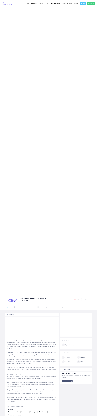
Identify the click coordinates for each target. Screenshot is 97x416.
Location (41, 3)
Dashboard (34, 3)
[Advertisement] (32, 328)
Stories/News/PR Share (67, 3)
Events (47, 3)
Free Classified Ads (55, 3)
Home (28, 3)
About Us (76, 3)
